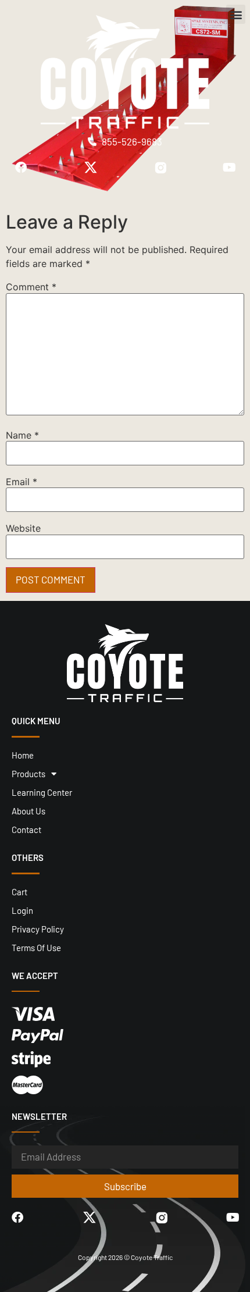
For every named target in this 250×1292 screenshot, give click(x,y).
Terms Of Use (36, 947)
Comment (31, 286)
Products (28, 773)
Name (22, 435)
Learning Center (42, 792)
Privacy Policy (38, 929)
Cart (19, 892)
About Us (28, 811)
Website (23, 528)
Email (21, 481)
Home (23, 755)
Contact (26, 829)
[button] (235, 14)
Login (22, 910)
